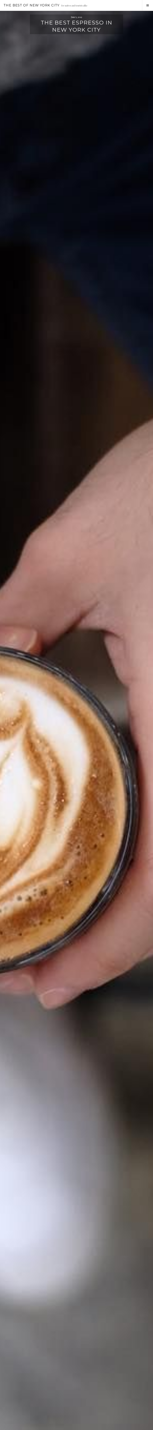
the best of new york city (31, 5)
